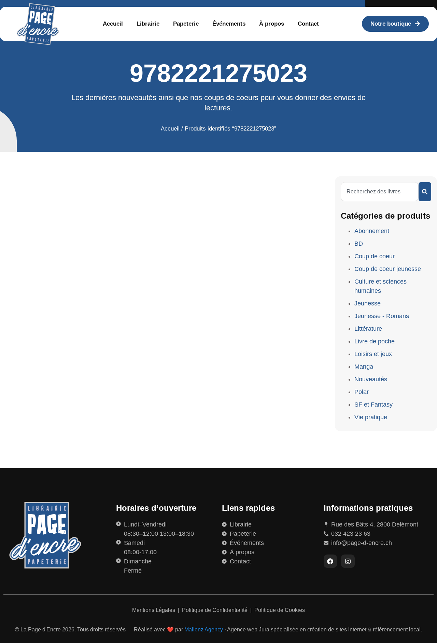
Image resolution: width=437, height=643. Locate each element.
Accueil (113, 23)
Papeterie (186, 23)
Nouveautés (370, 379)
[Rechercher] (425, 191)
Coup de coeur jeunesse (387, 268)
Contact (308, 23)
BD (358, 243)
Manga (363, 366)
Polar (361, 391)
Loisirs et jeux (373, 354)
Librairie (148, 23)
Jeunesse (367, 303)
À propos (271, 23)
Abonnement (371, 231)
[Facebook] (330, 561)
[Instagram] (348, 561)
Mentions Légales (154, 610)
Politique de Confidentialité (215, 610)
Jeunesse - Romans (381, 316)
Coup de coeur (374, 256)
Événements (228, 23)
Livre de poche (374, 341)
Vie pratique (370, 417)
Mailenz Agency (203, 629)
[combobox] (380, 191)
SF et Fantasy (373, 404)
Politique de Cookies (279, 610)
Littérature (368, 328)
